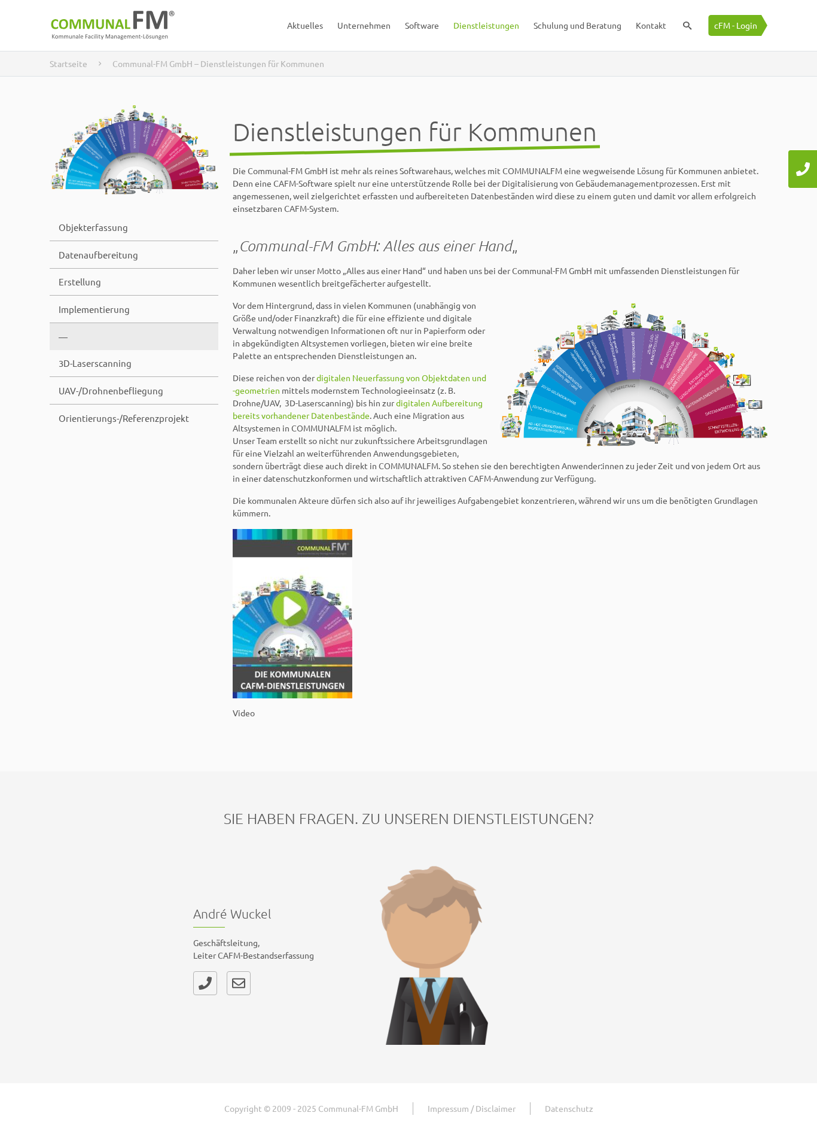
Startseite (68, 63)
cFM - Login (735, 25)
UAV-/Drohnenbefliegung (111, 390)
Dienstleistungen (486, 25)
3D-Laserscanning (95, 363)
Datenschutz (569, 1108)
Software (422, 25)
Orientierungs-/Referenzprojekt (124, 418)
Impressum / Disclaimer (472, 1108)
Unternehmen (364, 25)
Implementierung (94, 309)
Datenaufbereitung (98, 254)
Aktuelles (305, 25)
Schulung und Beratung (577, 25)
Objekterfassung (93, 227)
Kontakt (651, 25)
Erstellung (80, 281)
